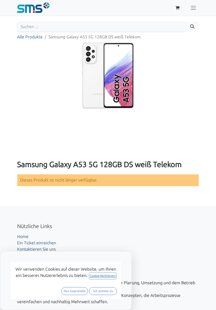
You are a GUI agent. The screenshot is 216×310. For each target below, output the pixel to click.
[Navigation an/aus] (193, 7)
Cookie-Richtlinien (103, 276)
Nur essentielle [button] (75, 291)
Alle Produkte (30, 36)
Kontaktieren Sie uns (36, 249)
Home (22, 236)
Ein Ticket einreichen (36, 242)
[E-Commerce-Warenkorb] (177, 7)
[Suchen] (192, 27)
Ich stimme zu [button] (103, 291)
